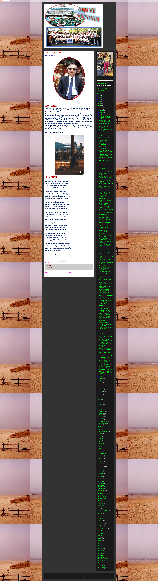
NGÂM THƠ (101, 518)
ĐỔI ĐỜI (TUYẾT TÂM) (104, 305)
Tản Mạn (100, 537)
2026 (99, 95)
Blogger (84, 576)
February (102, 389)
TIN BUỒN (100, 555)
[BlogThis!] (61, 261)
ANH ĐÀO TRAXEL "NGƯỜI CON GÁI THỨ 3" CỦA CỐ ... (105, 245)
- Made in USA (101, 413)
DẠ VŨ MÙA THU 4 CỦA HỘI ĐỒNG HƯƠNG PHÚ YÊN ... (105, 188)
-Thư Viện (100, 460)
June (101, 382)
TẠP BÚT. (100, 538)
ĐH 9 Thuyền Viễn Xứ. (103, 501)
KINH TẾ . (100, 513)
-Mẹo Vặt (100, 436)
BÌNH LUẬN (101, 473)
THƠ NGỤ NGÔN (102, 550)
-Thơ (49, 262)
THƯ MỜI (100, 552)
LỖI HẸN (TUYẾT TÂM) (104, 146)
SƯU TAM (100, 532)
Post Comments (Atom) (54, 274)
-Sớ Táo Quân (101, 444)
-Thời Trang (100, 456)
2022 (99, 103)
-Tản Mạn (100, 448)
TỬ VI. (99, 562)
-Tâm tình (100, 446)
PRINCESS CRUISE (102, 527)
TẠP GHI (100, 540)
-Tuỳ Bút (100, 468)
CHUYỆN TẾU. (101, 490)
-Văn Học (100, 470)
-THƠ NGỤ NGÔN (102, 453)
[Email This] (60, 261)
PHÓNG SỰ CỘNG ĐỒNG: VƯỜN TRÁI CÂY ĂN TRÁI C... (106, 177)
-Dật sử (99, 429)
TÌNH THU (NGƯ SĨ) (103, 148)
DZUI (99, 506)
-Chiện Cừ (100, 418)
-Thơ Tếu (100, 455)
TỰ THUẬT (100, 560)
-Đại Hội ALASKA (102, 426)
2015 (99, 399)
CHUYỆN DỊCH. (101, 486)
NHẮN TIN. (100, 520)
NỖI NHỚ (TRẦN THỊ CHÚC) (105, 369)
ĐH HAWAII (100, 503)
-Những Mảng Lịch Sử (103, 438)
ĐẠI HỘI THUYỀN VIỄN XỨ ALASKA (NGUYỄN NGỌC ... (105, 350)
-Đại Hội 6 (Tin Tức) (102, 423)
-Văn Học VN (101, 471)
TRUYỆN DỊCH (101, 557)
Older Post (90, 272)
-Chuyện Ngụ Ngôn (102, 421)
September (102, 376)
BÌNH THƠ (100, 476)
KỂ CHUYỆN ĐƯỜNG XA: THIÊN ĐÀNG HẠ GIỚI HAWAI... (105, 227)
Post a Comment (50, 267)
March (101, 387)
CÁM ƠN (100, 478)
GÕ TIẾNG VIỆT (101, 90)
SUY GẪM (100, 533)
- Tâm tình (100, 414)
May (101, 384)
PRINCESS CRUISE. (103, 528)
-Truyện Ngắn (101, 466)
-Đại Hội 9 (100, 424)
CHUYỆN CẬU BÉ (103, 322)
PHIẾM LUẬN (101, 523)
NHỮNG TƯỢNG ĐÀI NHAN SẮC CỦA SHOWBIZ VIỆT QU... (105, 317)
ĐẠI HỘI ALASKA (102, 495)
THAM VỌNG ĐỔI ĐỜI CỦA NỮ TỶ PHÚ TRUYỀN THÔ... (105, 329)
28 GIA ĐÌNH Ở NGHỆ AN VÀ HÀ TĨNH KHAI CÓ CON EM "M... (106, 151)
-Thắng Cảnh (101, 450)
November (102, 112)
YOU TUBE (100, 568)
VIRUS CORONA (102, 567)
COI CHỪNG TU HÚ (104, 320)
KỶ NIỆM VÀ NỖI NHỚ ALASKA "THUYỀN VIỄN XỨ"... (105, 283)
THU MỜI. (100, 553)
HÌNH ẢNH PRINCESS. (103, 510)
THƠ (99, 543)
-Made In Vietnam (102, 434)
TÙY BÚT (100, 563)
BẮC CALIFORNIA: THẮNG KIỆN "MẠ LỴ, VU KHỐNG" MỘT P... (105, 372)
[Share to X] (62, 261)
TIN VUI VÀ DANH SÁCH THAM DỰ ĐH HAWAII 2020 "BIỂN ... (106, 117)
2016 (99, 397)
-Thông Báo (100, 458)
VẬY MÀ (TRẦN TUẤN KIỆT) (105, 212)
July (101, 380)
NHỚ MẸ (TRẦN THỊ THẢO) (105, 137)
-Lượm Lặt (100, 433)
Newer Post (48, 272)
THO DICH (100, 545)
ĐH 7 (99, 500)
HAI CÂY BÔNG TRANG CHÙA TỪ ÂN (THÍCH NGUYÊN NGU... (104, 192)
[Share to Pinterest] (65, 261)
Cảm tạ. (100, 480)
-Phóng (99, 440)
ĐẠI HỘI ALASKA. (102, 496)
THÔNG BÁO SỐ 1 (103, 217)
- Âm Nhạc (100, 404)
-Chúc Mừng (101, 419)
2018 (99, 394)
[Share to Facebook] (63, 261)
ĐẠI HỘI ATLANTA (102, 498)
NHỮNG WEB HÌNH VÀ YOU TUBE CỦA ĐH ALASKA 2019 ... (105, 276)
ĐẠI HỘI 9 (100, 491)
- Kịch (99, 409)
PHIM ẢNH (100, 525)
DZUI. (99, 508)
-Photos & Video (101, 443)
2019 (99, 109)
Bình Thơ (100, 475)
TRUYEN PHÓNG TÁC (103, 558)
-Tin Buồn (100, 461)
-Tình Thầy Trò (101, 465)
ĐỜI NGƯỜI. (102, 265)
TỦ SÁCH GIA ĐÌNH (102, 88)
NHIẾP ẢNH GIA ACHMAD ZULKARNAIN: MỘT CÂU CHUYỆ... (105, 268)
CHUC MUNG (101, 485)
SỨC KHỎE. (101, 530)
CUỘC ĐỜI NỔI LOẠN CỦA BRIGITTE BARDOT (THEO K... (106, 256)
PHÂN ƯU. (100, 522)
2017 (99, 396)
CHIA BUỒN (101, 483)
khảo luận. (100, 512)
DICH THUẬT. (101, 505)
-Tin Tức (100, 463)
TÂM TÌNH (100, 535)
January (101, 391)
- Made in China (101, 411)
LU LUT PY (100, 516)
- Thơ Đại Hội (101, 416)
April (101, 385)
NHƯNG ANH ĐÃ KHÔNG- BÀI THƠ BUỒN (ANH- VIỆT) (105, 140)
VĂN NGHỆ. (101, 565)
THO (99, 542)
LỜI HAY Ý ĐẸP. (101, 515)
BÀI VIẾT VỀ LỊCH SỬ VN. (105, 198)
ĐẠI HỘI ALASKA (102, 493)
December (102, 110)
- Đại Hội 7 (100, 406)
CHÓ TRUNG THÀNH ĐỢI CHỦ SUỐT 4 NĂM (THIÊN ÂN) (105, 336)
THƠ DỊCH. (100, 547)
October (101, 114)
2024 (99, 99)
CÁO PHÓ (100, 481)
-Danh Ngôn (101, 428)
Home (69, 272)
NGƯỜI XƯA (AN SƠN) (104, 233)
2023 (99, 101)
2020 (99, 107)
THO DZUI (100, 548)
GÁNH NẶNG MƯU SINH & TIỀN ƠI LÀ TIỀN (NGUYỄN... (105, 134)
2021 (99, 105)
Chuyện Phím (101, 488)
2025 (99, 97)
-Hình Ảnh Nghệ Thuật (103, 431)
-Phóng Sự (100, 441)
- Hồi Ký (100, 408)
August (101, 378)
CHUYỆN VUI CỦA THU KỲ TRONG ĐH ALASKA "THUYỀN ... (105, 357)
